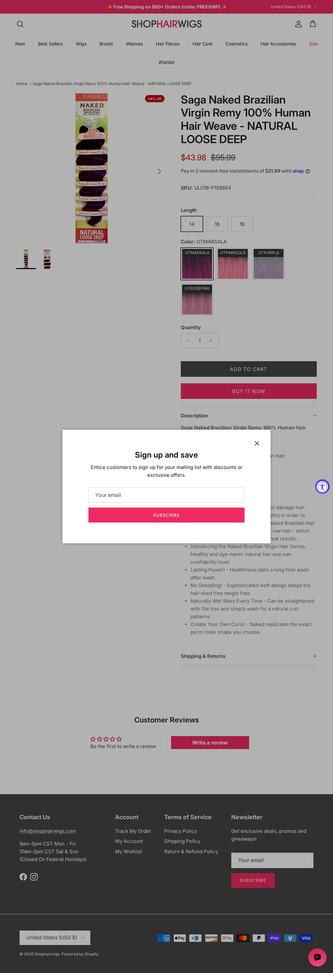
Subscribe (166, 515)
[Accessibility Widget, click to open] (322, 486)
